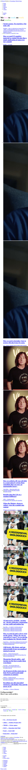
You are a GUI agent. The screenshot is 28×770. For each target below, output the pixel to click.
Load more (3, 736)
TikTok (4, 766)
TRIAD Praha (19, 1)
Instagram (5, 760)
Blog (4, 14)
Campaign (13, 709)
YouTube (5, 762)
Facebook (5, 761)
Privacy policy (6, 758)
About (4, 4)
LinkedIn (5, 765)
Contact (5, 9)
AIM (4, 8)
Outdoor (5, 710)
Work (4, 5)
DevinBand (12, 1)
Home (4, 3)
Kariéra (4, 13)
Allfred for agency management (7, 738)
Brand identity (6, 709)
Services (5, 7)
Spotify (4, 764)
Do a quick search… (5, 700)
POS (10, 710)
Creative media (21, 709)
